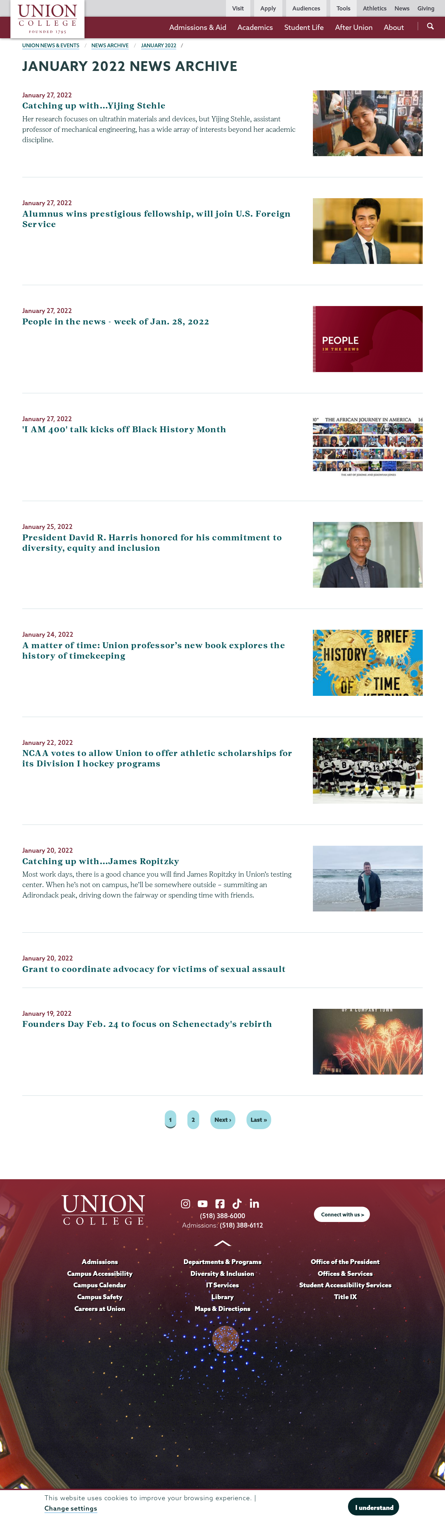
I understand (374, 1507)
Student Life (304, 27)
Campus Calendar (99, 1285)
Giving (426, 8)
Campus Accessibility (99, 1273)
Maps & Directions (222, 1308)
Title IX (345, 1297)
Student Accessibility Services (345, 1285)
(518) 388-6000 (222, 1216)
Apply (268, 8)
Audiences (306, 8)
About (394, 27)
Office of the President (345, 1261)
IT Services (222, 1285)
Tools (343, 8)
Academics (255, 27)
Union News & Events (50, 45)
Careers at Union (99, 1308)
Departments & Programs (222, 1261)
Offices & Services (345, 1273)
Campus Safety (99, 1297)
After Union (354, 27)
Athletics (375, 8)
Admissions (100, 1261)
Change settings (70, 1508)
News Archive (110, 45)
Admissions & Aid (197, 27)
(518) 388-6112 (241, 1225)
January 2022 (158, 45)
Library (222, 1297)
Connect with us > (342, 1215)
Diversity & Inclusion (222, 1273)
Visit (238, 8)
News (402, 8)
